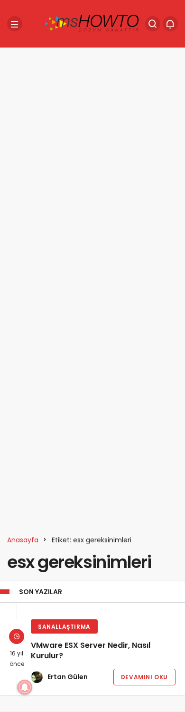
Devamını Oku (144, 677)
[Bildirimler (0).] (170, 23)
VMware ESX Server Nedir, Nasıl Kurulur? (90, 651)
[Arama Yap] (152, 23)
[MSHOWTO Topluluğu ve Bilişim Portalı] (92, 23)
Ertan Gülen (67, 677)
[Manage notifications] (24, 687)
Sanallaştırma (64, 627)
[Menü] (14, 23)
